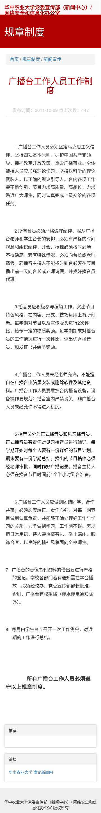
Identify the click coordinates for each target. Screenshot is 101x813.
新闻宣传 (52, 59)
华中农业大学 (20, 772)
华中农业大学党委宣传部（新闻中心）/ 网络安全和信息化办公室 (48, 9)
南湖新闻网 (43, 772)
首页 (14, 59)
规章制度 (31, 59)
